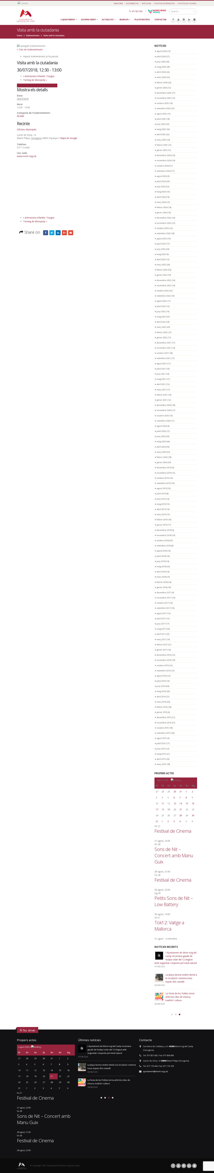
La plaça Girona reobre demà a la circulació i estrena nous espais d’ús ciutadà (181, 978)
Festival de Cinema (172, 831)
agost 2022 (162, 301)
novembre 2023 (164, 223)
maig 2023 (161, 254)
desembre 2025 (164, 92)
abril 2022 (161, 321)
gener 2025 (162, 150)
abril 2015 (161, 759)
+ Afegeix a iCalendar (46, 85)
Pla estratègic (142, 19)
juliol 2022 (161, 306)
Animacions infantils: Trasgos (39, 76)
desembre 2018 (164, 530)
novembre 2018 (164, 535)
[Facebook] (173, 19)
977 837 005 (137, 11)
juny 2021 (161, 373)
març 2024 (161, 202)
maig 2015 (161, 753)
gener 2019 (162, 524)
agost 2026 (162, 51)
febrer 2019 (162, 519)
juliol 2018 (161, 556)
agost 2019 (162, 488)
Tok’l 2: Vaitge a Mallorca (169, 925)
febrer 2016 (162, 707)
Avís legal (146, 3)
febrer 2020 (162, 457)
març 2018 (161, 576)
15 (187, 803)
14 (180, 803)
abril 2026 (161, 72)
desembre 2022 (164, 280)
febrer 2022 (162, 332)
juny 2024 (161, 186)
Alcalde (20, 115)
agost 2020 (162, 426)
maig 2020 (161, 441)
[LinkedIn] (189, 19)
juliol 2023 (161, 243)
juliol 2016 (161, 680)
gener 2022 (162, 337)
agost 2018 (162, 550)
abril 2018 (161, 571)
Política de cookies (187, 3)
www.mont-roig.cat (26, 156)
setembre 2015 (164, 733)
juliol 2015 (161, 743)
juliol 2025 (161, 118)
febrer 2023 (162, 269)
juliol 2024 (161, 181)
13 (175, 803)
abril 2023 (161, 259)
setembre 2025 (164, 108)
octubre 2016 (163, 665)
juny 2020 (161, 436)
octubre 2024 (163, 165)
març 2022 (161, 327)
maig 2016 (161, 691)
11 (163, 803)
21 (180, 809)
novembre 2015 (164, 722)
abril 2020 (161, 446)
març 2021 (161, 389)
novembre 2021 (164, 347)
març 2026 (161, 77)
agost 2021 (162, 363)
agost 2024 (162, 176)
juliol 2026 (161, 56)
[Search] (194, 11)
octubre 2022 (163, 290)
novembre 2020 (164, 410)
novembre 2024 (164, 160)
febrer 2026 (162, 82)
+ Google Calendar (26, 85)
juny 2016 (161, 686)
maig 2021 (161, 379)
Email (70, 232)
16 (193, 803)
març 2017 (161, 639)
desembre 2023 (164, 217)
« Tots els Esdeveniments (30, 49)
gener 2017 (162, 649)
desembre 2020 (164, 405)
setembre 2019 (164, 483)
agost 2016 (162, 675)
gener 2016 (162, 712)
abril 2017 (161, 634)
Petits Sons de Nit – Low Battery (173, 901)
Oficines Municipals (26, 129)
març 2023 (161, 264)
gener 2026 (162, 87)
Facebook (45, 232)
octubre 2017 (163, 602)
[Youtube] (178, 19)
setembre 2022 (164, 295)
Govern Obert (88, 19)
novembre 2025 (164, 98)
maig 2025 (161, 129)
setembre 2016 (164, 670)
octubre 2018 (163, 540)
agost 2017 (162, 613)
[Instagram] (183, 19)
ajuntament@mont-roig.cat (155, 1071)
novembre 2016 (164, 660)
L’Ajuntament (68, 19)
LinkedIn (58, 232)
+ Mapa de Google (67, 138)
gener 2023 (162, 274)
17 (157, 809)
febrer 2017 (162, 644)
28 (180, 815)
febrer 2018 (162, 582)
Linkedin (189, 1165)
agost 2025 (162, 113)
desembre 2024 (164, 155)
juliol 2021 (161, 368)
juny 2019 (161, 498)
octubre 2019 (163, 478)
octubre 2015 (163, 727)
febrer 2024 (162, 207)
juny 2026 (161, 61)
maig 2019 (161, 504)
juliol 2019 (161, 493)
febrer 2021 (162, 394)
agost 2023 (162, 238)
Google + (64, 232)
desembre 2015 (164, 717)
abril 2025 (161, 134)
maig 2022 (161, 316)
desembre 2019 (164, 467)
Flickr (194, 1165)
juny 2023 (161, 249)
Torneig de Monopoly (35, 79)
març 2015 (161, 764)
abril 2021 (161, 384)
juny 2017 (161, 623)
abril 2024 (161, 197)
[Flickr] (194, 19)
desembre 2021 (164, 342)
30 (175, 791)
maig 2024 (161, 191)
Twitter (51, 232)
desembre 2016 (164, 654)
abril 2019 (161, 509)
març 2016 (161, 701)
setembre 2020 (164, 420)
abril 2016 (161, 696)
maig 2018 (161, 566)
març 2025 (161, 139)
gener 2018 (162, 587)
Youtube (178, 1165)
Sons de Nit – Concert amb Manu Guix (173, 855)
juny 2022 (161, 311)
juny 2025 (161, 124)
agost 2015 (162, 738)
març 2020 (161, 452)
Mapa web (118, 3)
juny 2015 (161, 748)
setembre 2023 (164, 233)
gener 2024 (162, 212)
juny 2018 (161, 561)
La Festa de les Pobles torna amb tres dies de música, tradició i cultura (179, 997)
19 (168, 809)
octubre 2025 (163, 103)
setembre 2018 (164, 545)
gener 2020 (162, 462)
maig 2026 (161, 66)
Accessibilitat (132, 3)
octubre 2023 (163, 228)
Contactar (160, 19)
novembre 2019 (164, 472)
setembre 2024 (164, 171)
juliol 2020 (161, 431)
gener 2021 (162, 399)
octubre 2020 (163, 415)
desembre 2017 (164, 592)
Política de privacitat (164, 3)
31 (180, 791)
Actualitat (108, 19)
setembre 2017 (164, 608)
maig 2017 (161, 628)
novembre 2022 (164, 285)
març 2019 (161, 514)
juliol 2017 (161, 618)
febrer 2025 (162, 144)
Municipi (124, 19)
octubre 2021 (163, 353)
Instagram (183, 1165)
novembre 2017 (164, 597)
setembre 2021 (164, 358)
